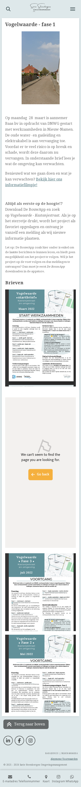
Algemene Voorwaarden (64, 759)
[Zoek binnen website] (8, 9)
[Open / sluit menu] (73, 9)
